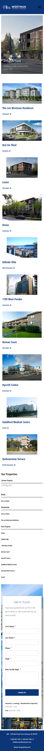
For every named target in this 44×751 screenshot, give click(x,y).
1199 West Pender (6, 545)
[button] (39, 7)
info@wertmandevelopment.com (22, 742)
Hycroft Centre (5, 558)
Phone (8, 648)
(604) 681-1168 (11, 706)
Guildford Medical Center (9, 564)
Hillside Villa (5, 539)
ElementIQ (27, 747)
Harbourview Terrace (8, 571)
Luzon (3, 577)
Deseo (3, 533)
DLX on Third (5, 501)
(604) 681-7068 (27, 739)
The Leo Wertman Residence (10, 520)
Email (8, 659)
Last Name (10, 637)
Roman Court (5, 552)
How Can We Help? (13, 669)
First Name (10, 626)
